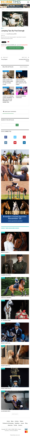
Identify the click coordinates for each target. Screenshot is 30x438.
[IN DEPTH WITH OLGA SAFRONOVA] (15, 354)
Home (8, 421)
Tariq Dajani (4, 59)
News (12, 421)
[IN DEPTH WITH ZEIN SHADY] (15, 332)
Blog (26, 423)
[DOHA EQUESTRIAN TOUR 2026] (21, 91)
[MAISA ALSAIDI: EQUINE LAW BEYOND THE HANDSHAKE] (15, 241)
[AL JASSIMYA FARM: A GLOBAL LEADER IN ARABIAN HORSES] (15, 309)
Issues (22, 423)
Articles (17, 421)
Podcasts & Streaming (8, 423)
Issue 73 (3, 232)
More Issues (14, 414)
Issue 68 (3, 345)
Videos (21, 421)
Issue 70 (3, 300)
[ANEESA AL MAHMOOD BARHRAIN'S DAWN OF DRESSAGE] (15, 286)
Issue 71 (3, 277)
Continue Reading (15, 47)
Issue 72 (3, 255)
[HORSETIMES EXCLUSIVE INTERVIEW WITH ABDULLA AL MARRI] (15, 377)
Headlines (17, 423)
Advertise (10, 425)
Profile (15, 425)
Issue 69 (3, 323)
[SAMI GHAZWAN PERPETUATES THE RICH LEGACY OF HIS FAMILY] (21, 74)
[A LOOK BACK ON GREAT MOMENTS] (15, 400)
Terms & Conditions (14, 430)
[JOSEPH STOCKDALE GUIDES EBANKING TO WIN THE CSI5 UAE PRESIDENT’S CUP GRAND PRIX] (8, 91)
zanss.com (17, 435)
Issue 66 (3, 391)
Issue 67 (3, 368)
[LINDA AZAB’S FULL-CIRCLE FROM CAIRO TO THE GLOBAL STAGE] (8, 74)
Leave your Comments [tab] (10, 111)
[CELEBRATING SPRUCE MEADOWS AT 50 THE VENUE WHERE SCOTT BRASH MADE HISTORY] (15, 264)
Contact (20, 425)
